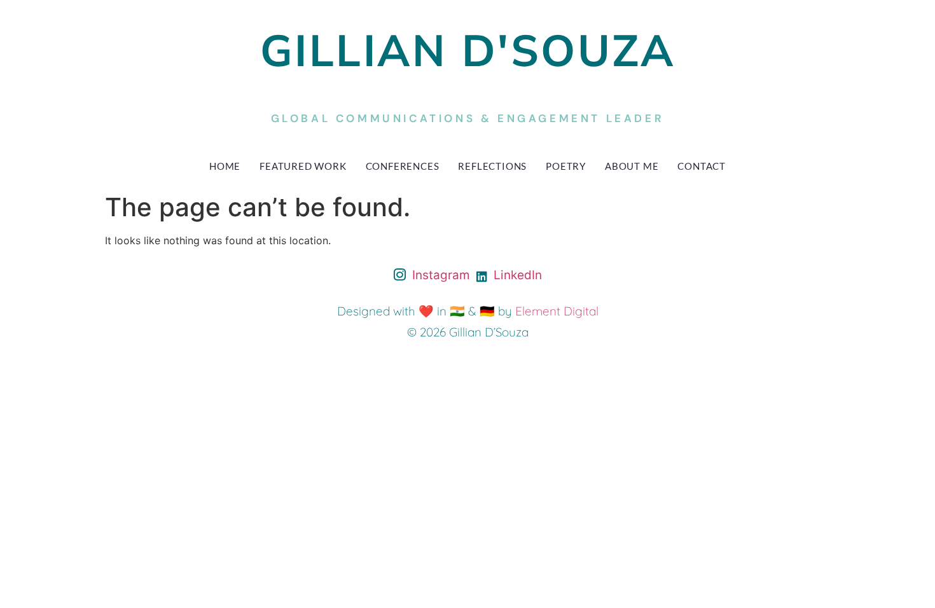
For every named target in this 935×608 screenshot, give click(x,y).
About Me (631, 166)
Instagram (439, 275)
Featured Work (303, 166)
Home (224, 166)
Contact (701, 166)
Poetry (566, 166)
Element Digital (557, 311)
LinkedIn (516, 275)
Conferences (403, 166)
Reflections (492, 166)
